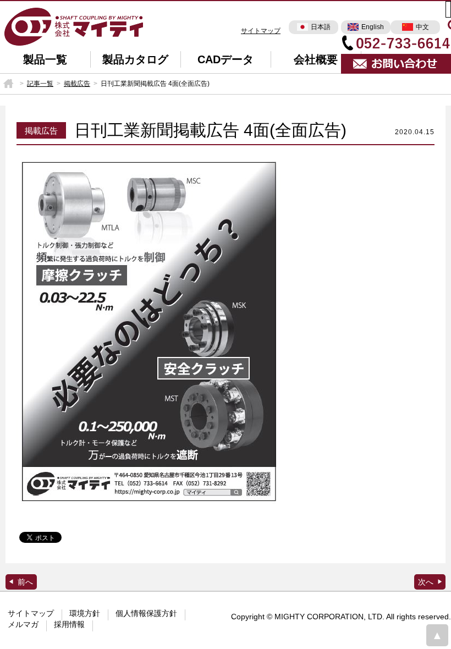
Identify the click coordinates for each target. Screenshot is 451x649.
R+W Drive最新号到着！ (21, 582)
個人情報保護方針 (146, 613)
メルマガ (23, 624)
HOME (8, 83)
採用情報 (69, 624)
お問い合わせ (396, 64)
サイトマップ (260, 31)
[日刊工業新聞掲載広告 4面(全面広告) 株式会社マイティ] (74, 26)
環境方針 (84, 613)
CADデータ (225, 59)
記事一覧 (40, 83)
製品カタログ (135, 59)
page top (437, 635)
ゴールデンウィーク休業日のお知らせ (430, 582)
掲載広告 (77, 83)
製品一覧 (45, 59)
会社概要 (316, 59)
